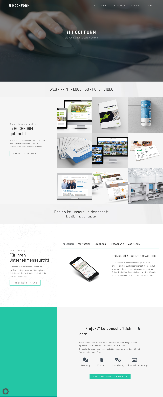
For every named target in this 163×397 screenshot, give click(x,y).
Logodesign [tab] (101, 244)
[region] (81, 41)
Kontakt (149, 5)
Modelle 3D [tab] (134, 244)
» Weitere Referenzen (24, 153)
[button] (5, 391)
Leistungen (99, 5)
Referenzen (118, 5)
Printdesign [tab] (84, 244)
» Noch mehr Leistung (25, 283)
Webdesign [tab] (68, 244)
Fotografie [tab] (117, 244)
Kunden (135, 5)
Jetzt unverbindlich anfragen (110, 376)
